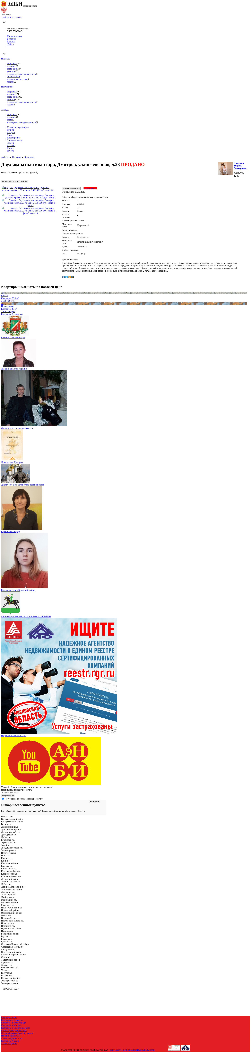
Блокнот (11, 41)
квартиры (12, 63)
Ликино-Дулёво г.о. (10, 881)
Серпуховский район (11, 952)
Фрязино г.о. (7, 962)
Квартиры (29, 157)
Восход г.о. (6, 824)
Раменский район (10, 933)
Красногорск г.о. (9, 874)
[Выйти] (7, 47)
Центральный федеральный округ (44, 811)
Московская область (75, 811)
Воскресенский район (12, 821)
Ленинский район (10, 879)
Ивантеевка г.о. (8, 853)
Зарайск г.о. (7, 845)
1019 (17, 99)
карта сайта (115, 1050)
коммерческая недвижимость (21, 74)
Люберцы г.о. (7, 897)
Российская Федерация (12, 811)
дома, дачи (12, 68)
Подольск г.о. (7, 923)
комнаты (11, 66)
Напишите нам (14, 36)
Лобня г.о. (6, 884)
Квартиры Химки (10, 1041)
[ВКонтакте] (63, 277)
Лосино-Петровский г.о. (13, 887)
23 (17, 66)
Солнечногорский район (13, 954)
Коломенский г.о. (9, 863)
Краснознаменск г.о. (11, 876)
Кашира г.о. (7, 858)
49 (17, 117)
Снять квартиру (9, 1043)
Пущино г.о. (7, 931)
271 (17, 94)
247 (19, 68)
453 (16, 71)
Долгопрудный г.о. (10, 832)
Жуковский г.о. (8, 842)
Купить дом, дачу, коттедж (14, 1030)
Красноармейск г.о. (10, 871)
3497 (19, 91)
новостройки (13, 76)
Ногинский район (10, 910)
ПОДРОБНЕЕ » (11, 989)
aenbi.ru (5, 157)
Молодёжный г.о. (9, 902)
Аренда (5, 109)
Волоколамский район (12, 819)
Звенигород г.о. (8, 850)
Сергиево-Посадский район (15, 944)
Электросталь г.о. (9, 983)
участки (11, 71)
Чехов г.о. (6, 970)
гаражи (10, 82)
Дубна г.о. (6, 837)
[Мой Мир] (72, 277)
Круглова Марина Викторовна (240, 165)
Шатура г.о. (6, 973)
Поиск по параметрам (18, 127)
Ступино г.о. (7, 957)
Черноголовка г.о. (10, 967)
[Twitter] (66, 277)
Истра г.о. (6, 855)
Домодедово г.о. (9, 834)
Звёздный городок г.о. (12, 847)
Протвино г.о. (8, 926)
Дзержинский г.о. (9, 827)
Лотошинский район (11, 889)
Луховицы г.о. (8, 892)
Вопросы (11, 39)
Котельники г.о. (9, 868)
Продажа (5, 58)
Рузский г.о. (7, 941)
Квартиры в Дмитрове (12, 1020)
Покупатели (7, 86)
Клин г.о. (5, 860)
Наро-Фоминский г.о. (12, 907)
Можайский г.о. (9, 900)
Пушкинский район (11, 928)
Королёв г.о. (7, 866)
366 (18, 63)
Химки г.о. (6, 965)
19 (13, 119)
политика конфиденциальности (139, 1050)
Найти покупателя (10, 1035)
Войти (10, 44)
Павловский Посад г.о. (12, 920)
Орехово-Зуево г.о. (10, 918)
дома (9, 119)
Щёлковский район (10, 978)
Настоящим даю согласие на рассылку (24, 798)
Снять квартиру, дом (11, 1038)
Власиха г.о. (7, 816)
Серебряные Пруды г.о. (12, 947)
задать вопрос (90, 188)
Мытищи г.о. (7, 905)
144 (18, 114)
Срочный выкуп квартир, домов (17, 1033)
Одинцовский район (11, 913)
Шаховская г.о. (8, 975)
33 (15, 82)
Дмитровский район (11, 829)
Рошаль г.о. (6, 939)
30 (37, 74)
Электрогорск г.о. (10, 980)
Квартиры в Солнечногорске (15, 1028)
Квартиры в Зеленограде (13, 1022)
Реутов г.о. (6, 936)
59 (37, 122)
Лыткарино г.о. (8, 894)
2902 (19, 97)
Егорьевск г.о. (8, 840)
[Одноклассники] (69, 277)
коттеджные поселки (17, 79)
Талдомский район (10, 960)
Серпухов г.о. (7, 949)
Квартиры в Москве (11, 1025)
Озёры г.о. (6, 915)
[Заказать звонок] (4, 23)
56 (37, 102)
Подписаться (8, 796)
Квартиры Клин (9, 1017)
